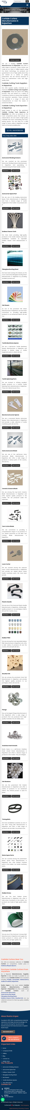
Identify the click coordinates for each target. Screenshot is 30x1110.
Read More (6, 170)
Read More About (8, 1031)
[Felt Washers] (15, 770)
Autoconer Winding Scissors (11, 158)
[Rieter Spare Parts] (15, 844)
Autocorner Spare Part (9, 194)
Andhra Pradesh (6, 981)
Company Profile (7, 1051)
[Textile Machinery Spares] (15, 332)
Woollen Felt (6, 674)
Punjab (9, 979)
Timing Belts (6, 819)
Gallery (5, 1053)
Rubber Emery (6, 893)
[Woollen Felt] (15, 663)
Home (4, 1048)
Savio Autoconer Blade (9, 451)
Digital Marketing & (14, 1108)
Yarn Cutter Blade (8, 526)
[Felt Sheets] (15, 294)
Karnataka (15, 979)
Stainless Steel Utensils (9, 746)
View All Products (7, 1082)
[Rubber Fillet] (15, 627)
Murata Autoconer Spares (10, 415)
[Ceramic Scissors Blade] (15, 477)
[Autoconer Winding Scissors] (15, 147)
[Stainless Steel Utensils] (15, 734)
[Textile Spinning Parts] (15, 368)
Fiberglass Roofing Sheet (10, 269)
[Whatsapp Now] (3, 1100)
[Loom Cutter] (15, 553)
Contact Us (6, 1058)
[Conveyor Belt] (15, 920)
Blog (4, 1056)
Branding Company (24, 1108)
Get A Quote (15, 60)
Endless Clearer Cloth (9, 231)
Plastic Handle (7, 602)
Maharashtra (24, 979)
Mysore (14, 965)
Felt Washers (6, 781)
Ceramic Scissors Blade (9, 488)
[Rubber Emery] (15, 882)
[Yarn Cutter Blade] (15, 515)
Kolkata (3, 965)
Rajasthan (15, 981)
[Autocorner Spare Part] (15, 183)
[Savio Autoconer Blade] (15, 440)
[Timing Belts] (15, 808)
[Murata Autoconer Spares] (15, 404)
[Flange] (15, 698)
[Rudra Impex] (5, 3)
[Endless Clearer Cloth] (15, 220)
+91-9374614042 (13, 1039)
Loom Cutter (6, 564)
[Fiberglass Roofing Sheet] (15, 258)
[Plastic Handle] (15, 591)
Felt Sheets (5, 305)
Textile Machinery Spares (10, 343)
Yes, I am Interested (16, 130)
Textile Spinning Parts (9, 379)
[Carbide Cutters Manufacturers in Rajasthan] (15, 42)
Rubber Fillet (6, 638)
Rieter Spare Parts (8, 855)
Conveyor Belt (6, 931)
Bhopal (9, 965)
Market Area (6, 1061)
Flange (4, 710)
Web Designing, (25, 1105)
